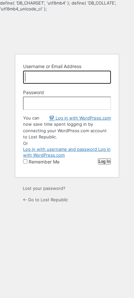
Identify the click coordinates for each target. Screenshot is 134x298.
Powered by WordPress (67, 32)
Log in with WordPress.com (82, 118)
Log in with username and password (60, 149)
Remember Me (44, 161)
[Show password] (104, 103)
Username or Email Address (52, 66)
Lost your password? (44, 188)
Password (33, 92)
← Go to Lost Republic (45, 199)
